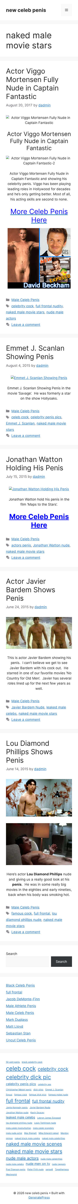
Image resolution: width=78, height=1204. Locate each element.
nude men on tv (38, 1164)
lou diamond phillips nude (19, 1123)
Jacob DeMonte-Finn (23, 999)
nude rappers (59, 1164)
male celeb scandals (43, 1128)
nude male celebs (15, 1164)
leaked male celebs (20, 1117)
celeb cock (20, 417)
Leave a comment (25, 325)
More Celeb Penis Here (39, 520)
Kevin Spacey (37, 1112)
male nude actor (14, 1133)
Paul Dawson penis (15, 1169)
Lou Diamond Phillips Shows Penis (29, 751)
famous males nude (58, 1094)
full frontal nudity (49, 306)
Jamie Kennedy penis (17, 1107)
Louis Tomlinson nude (45, 1123)
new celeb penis (26, 10)
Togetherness (62, 1169)
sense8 (49, 1169)
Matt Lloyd (14, 1026)
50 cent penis (13, 1062)
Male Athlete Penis (21, 1006)
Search (11, 954)
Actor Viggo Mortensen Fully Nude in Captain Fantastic (32, 84)
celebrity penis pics (46, 417)
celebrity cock (22, 306)
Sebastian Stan (18, 1033)
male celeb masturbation (18, 1128)
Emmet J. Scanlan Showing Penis (35, 352)
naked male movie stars (25, 312)
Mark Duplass (17, 1020)
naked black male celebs (27, 1138)
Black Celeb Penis (20, 985)
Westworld (11, 1174)
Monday (65, 1133)
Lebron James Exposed (49, 1118)
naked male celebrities (53, 1138)
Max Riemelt (30, 1133)
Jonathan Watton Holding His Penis (34, 463)
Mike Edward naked (49, 1133)
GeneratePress (39, 1197)
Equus (9, 1094)
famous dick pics (37, 1094)
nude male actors (22, 1158)
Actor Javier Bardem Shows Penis (30, 589)
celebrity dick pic (28, 1077)
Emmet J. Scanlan (20, 423)
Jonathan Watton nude (51, 545)
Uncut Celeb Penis (21, 1040)
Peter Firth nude (35, 1169)
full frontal (42, 913)
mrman (9, 1138)
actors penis (21, 545)
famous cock (21, 913)
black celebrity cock (32, 1062)
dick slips (38, 1089)
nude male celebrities (51, 1159)
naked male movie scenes (34, 1144)
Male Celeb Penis (25, 300)
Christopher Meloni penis (18, 1089)
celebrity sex (44, 1084)
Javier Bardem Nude (27, 707)
